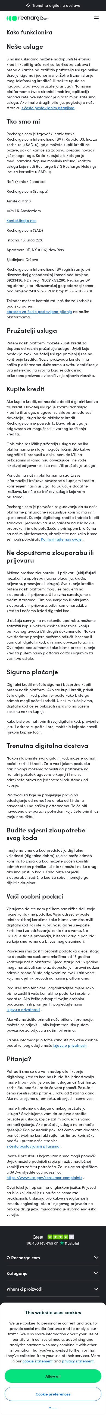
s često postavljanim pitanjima (47, 107)
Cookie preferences (53, 1394)
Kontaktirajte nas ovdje (61, 539)
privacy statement (78, 1361)
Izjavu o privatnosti (23, 1009)
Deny (53, 1408)
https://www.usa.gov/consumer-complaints (44, 1177)
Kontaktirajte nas (21, 220)
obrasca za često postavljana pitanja (39, 311)
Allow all (53, 1376)
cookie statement (38, 1361)
